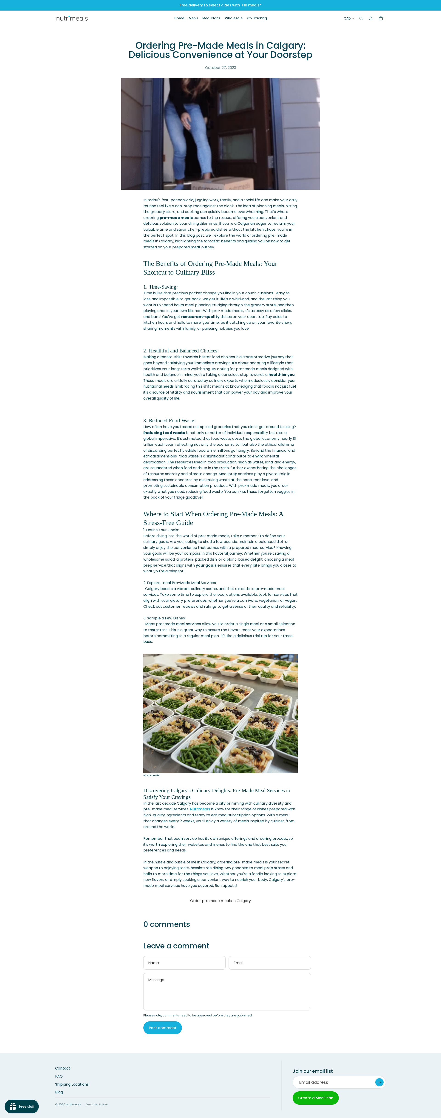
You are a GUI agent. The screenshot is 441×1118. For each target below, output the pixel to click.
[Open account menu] (371, 18)
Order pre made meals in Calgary (220, 900)
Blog (59, 1092)
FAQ (59, 1076)
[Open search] (361, 18)
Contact (62, 1068)
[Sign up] (379, 1082)
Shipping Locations (72, 1084)
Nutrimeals (200, 809)
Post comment (162, 1027)
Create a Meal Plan (315, 1098)
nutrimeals (73, 1104)
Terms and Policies (97, 1104)
